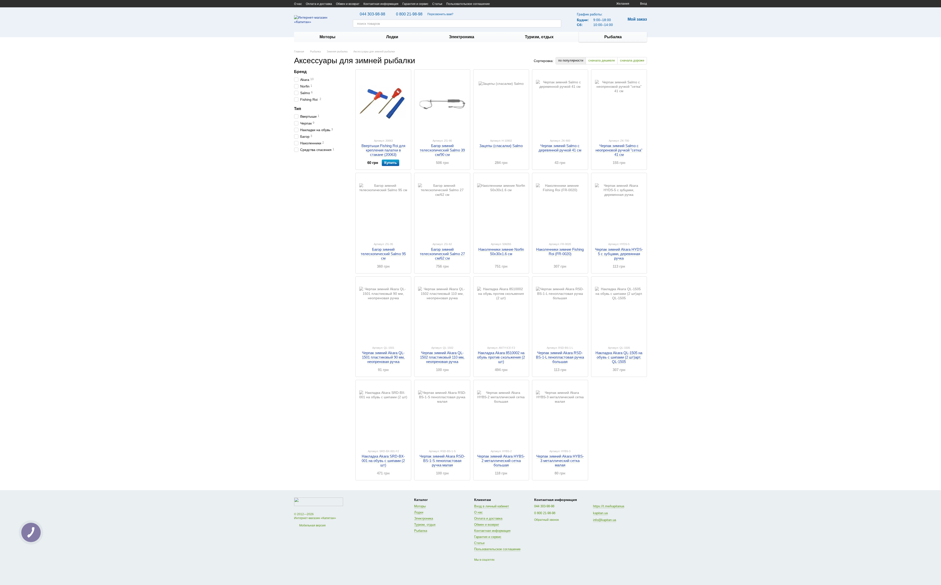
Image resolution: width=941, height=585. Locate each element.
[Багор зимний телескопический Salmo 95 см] (383, 207)
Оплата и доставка (319, 4)
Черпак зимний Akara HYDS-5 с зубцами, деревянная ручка (619, 253)
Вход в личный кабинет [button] (491, 506)
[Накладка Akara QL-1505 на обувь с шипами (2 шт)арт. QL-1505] (619, 311)
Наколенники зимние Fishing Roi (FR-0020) (560, 251)
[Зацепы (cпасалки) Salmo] (501, 104)
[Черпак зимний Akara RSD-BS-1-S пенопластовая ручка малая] (442, 414)
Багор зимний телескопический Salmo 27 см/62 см (442, 253)
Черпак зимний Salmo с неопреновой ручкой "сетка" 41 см (618, 150)
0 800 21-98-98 (409, 14)
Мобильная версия (312, 525)
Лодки (392, 37)
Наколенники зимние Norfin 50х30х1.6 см (501, 251)
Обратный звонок (546, 520)
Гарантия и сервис (415, 4)
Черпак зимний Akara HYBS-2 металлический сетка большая (501, 460)
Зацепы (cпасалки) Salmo (501, 146)
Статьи (437, 4)
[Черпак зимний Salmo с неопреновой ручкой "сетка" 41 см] (619, 104)
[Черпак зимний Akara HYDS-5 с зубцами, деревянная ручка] (619, 207)
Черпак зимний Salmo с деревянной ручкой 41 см (560, 148)
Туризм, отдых (539, 37)
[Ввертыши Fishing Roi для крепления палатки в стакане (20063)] (383, 104)
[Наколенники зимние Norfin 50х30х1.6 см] (501, 207)
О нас (298, 4)
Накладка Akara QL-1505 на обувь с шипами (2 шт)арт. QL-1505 (618, 357)
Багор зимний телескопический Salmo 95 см (383, 253)
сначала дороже (632, 60)
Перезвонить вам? (440, 14)
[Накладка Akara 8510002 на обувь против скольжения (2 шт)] (501, 311)
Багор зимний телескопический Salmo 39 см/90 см (442, 150)
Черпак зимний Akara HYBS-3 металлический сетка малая (560, 460)
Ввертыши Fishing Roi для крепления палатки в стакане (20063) (383, 150)
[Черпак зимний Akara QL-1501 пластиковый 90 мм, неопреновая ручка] (383, 311)
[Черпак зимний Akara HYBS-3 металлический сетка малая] (560, 414)
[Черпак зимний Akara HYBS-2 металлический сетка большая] (501, 414)
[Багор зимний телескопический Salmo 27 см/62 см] (442, 207)
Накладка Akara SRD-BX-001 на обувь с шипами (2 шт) (383, 460)
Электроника (461, 37)
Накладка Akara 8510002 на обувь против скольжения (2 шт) (501, 357)
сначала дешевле (601, 60)
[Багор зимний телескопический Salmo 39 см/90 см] (442, 104)
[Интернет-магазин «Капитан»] (318, 501)
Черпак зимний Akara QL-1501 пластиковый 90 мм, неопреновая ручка (383, 357)
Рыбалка (613, 37)
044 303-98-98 (372, 14)
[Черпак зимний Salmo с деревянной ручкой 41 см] (560, 104)
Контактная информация (380, 4)
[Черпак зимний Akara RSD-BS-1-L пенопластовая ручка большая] (560, 311)
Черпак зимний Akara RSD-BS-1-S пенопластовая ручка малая (442, 460)
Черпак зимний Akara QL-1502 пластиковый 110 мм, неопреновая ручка (442, 357)
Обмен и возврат (347, 4)
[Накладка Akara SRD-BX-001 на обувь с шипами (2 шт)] (383, 414)
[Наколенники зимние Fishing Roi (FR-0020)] (560, 207)
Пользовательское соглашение (468, 4)
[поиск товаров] (557, 23)
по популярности (570, 60)
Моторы (327, 37)
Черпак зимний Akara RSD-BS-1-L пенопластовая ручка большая (560, 357)
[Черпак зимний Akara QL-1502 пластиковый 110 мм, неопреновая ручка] (442, 311)
